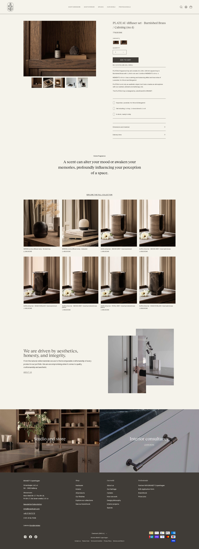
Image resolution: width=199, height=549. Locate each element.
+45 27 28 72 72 (29, 513)
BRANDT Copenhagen (101, 537)
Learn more (149, 445)
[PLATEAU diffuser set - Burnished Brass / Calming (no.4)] (37, 83)
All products (80, 493)
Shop (77, 480)
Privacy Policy (108, 541)
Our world (110, 480)
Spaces (110, 508)
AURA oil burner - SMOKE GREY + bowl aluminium (116, 249)
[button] (181, 7)
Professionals (143, 480)
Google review (34, 525)
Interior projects (113, 504)
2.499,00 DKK (66, 251)
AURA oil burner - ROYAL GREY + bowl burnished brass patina (118, 306)
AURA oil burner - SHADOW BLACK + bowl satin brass (156, 306)
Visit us (49, 445)
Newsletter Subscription (32, 504)
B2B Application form (146, 489)
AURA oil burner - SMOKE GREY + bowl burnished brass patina (79, 306)
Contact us (78, 541)
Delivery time (117, 135)
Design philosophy (114, 500)
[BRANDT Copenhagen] (10, 7)
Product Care (85, 541)
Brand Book (142, 493)
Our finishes (80, 497)
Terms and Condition (96, 541)
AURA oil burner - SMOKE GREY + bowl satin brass (155, 249)
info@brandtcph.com (31, 509)
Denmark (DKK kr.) (98, 533)
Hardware (79, 485)
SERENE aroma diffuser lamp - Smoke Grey (36, 249)
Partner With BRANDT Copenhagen (151, 485)
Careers (110, 493)
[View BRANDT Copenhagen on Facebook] (30, 537)
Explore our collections (84, 500)
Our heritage (111, 489)
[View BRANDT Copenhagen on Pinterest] (36, 537)
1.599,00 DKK (105, 251)
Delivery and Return (118, 541)
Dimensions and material (121, 127)
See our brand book (83, 504)
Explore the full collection (100, 195)
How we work (112, 497)
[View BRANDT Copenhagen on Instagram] (25, 537)
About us (27, 372)
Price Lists (142, 497)
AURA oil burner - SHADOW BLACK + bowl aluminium (40, 306)
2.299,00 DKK (27, 251)
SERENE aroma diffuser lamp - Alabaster (75, 249)
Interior (78, 489)
